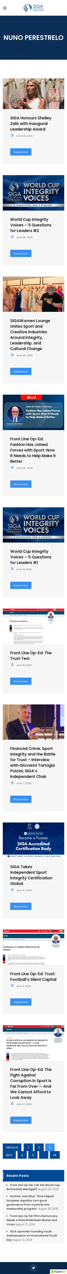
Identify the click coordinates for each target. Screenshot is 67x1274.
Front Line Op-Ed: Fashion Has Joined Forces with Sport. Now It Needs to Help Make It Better (33, 450)
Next (9, 1155)
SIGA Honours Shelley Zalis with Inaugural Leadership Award (31, 123)
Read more (21, 152)
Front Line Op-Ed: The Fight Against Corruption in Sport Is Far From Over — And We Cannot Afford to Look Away (31, 1083)
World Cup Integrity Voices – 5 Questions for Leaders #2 (30, 225)
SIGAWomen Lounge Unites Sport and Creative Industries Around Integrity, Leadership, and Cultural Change (30, 334)
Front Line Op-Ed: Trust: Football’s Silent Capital (33, 976)
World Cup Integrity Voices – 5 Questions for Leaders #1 (30, 557)
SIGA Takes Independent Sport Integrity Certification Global (31, 875)
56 (54, 1155)
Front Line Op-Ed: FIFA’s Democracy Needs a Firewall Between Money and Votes (32, 1220)
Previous (12, 1147)
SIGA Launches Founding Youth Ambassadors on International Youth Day (32, 1236)
